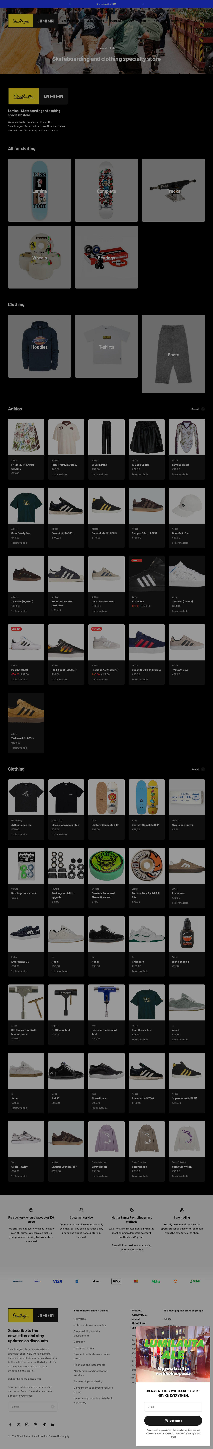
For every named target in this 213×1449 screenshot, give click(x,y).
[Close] (203, 1333)
